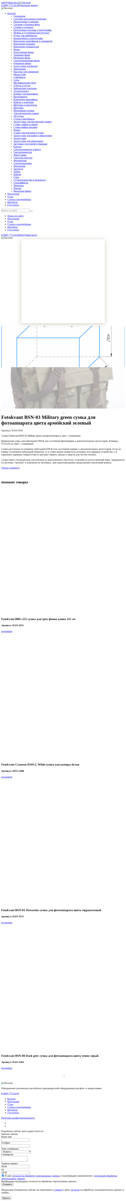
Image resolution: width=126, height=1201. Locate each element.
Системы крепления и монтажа (30, 19)
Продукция (13, 194)
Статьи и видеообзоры (19, 199)
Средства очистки (23, 157)
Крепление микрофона (25, 99)
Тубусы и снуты (22, 85)
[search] (31, 211)
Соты (16, 80)
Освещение (20, 16)
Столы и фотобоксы (24, 119)
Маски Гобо (20, 74)
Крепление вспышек (24, 44)
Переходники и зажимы (26, 21)
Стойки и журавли (23, 27)
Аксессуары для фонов (25, 66)
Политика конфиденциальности (18, 1118)
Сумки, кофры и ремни (26, 124)
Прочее (17, 188)
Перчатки (19, 185)
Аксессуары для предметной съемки (33, 121)
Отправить (7, 1184)
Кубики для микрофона (26, 94)
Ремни (17, 130)
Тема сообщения (9, 1148)
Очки (16, 177)
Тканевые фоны (22, 55)
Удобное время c (9, 1163)
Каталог (11, 1098)
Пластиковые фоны (24, 52)
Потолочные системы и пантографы (33, 30)
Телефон (5, 1142)
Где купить (13, 205)
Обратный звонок (28, 5)
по (2, 1169)
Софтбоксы (20, 77)
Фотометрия (20, 160)
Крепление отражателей (26, 46)
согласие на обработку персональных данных (36, 1175)
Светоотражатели (23, 152)
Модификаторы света (25, 82)
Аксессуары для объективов (28, 141)
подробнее (6, 631)
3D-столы (19, 116)
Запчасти (18, 169)
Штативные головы (24, 110)
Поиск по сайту (15, 216)
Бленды (18, 146)
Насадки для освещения (26, 71)
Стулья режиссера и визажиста (30, 180)
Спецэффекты (21, 182)
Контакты (12, 202)
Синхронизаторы (23, 163)
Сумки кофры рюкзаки (25, 127)
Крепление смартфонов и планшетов (33, 41)
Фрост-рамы (20, 155)
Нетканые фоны (22, 57)
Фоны (17, 49)
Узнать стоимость (10, 468)
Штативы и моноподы (25, 105)
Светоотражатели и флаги (27, 149)
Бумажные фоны (22, 63)
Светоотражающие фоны (27, 60)
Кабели (17, 174)
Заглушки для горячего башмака (30, 144)
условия (57, 1190)
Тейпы (17, 171)
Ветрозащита (20, 96)
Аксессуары (20, 138)
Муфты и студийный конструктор (31, 32)
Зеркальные (20, 69)
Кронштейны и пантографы (28, 38)
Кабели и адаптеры (24, 102)
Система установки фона (27, 24)
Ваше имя (6, 1136)
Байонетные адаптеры (25, 88)
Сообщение (7, 1154)
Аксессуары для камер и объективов (33, 135)
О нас (10, 196)
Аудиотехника (21, 91)
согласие (75, 1190)
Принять (6, 1198)
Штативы (19, 107)
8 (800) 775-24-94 (10, 5)
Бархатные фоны (22, 191)
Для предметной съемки (26, 113)
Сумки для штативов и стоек (29, 132)
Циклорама (19, 166)
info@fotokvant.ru (10, 2)
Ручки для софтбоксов (25, 35)
